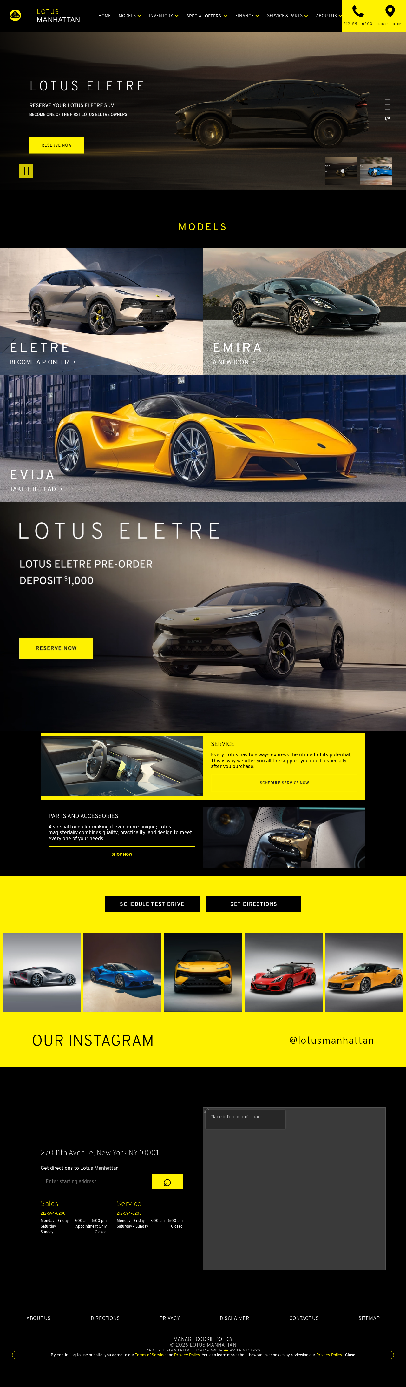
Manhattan (58, 15)
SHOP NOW (121, 854)
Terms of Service (150, 1354)
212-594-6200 (53, 1213)
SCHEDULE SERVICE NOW (284, 783)
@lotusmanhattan (331, 1040)
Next (376, 171)
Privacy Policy (186, 1354)
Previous (342, 171)
